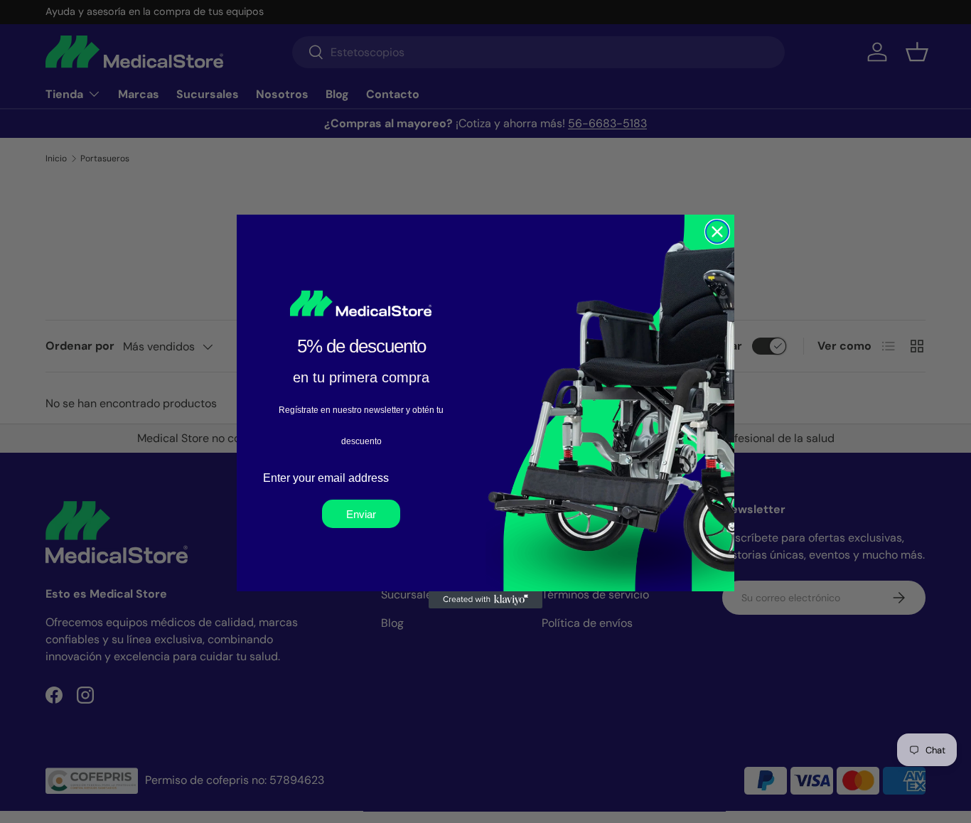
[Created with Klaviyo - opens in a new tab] (485, 599)
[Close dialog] (717, 231)
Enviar (361, 514)
